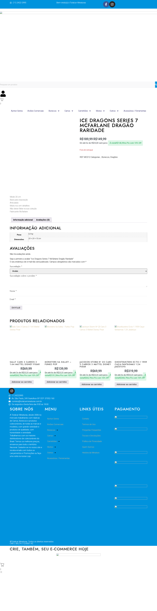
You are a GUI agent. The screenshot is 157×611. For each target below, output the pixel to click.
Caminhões (83, 110)
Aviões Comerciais (35, 110)
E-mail (13, 299)
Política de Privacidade (92, 441)
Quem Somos (88, 447)
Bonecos (52, 110)
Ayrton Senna (17, 110)
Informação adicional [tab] (23, 219)
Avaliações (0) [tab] (43, 219)
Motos (99, 110)
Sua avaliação (16, 266)
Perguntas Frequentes (91, 430)
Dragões (114, 157)
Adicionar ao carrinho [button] (22, 382)
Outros (113, 110)
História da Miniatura (90, 452)
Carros (67, 110)
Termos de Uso (89, 424)
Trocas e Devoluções (91, 435)
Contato (85, 418)
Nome (13, 291)
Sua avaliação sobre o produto (23, 275)
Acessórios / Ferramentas (135, 110)
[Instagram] (112, 4)
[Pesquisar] (156, 85)
